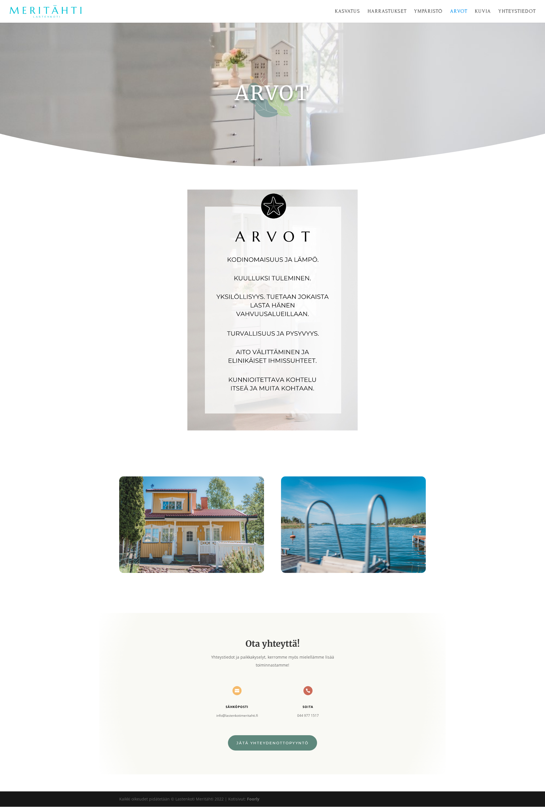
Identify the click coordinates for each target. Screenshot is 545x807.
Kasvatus (347, 11)
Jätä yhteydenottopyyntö (272, 743)
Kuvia (483, 11)
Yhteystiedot (517, 11)
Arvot (459, 11)
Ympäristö (428, 11)
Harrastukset (387, 11)
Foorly (253, 799)
